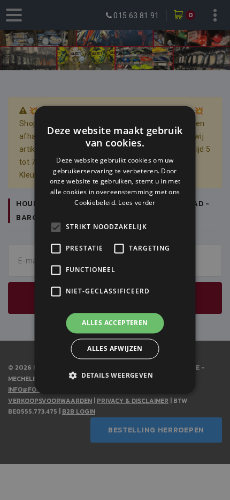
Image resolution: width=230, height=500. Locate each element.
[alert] (115, 250)
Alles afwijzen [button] (115, 349)
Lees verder (136, 202)
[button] (115, 375)
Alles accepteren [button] (115, 322)
